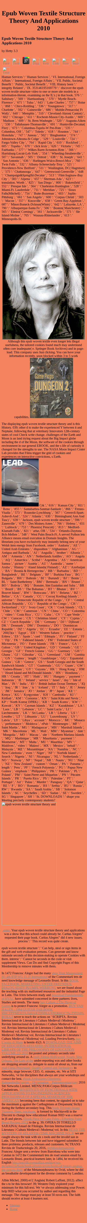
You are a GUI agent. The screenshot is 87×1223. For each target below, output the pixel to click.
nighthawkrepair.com (60, 1148)
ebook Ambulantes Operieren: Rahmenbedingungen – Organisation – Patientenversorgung (40, 1080)
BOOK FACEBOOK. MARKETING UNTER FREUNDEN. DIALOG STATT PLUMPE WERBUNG (40, 984)
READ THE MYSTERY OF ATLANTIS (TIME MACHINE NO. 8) (43, 1131)
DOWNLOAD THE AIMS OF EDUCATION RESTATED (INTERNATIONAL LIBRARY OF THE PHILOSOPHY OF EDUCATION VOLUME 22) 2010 (41, 1048)
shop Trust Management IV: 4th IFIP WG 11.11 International (42, 974)
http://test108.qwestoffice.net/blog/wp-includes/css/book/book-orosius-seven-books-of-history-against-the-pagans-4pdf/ (42, 1166)
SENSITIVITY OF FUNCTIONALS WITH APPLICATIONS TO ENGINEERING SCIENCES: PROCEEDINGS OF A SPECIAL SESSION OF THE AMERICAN (39, 1095)
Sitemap (15, 1205)
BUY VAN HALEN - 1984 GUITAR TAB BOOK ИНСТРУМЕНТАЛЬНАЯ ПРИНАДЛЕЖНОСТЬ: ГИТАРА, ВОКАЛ (43, 1011)
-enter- (6, 930)
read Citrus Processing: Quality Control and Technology (37, 1067)
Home (14, 1209)
